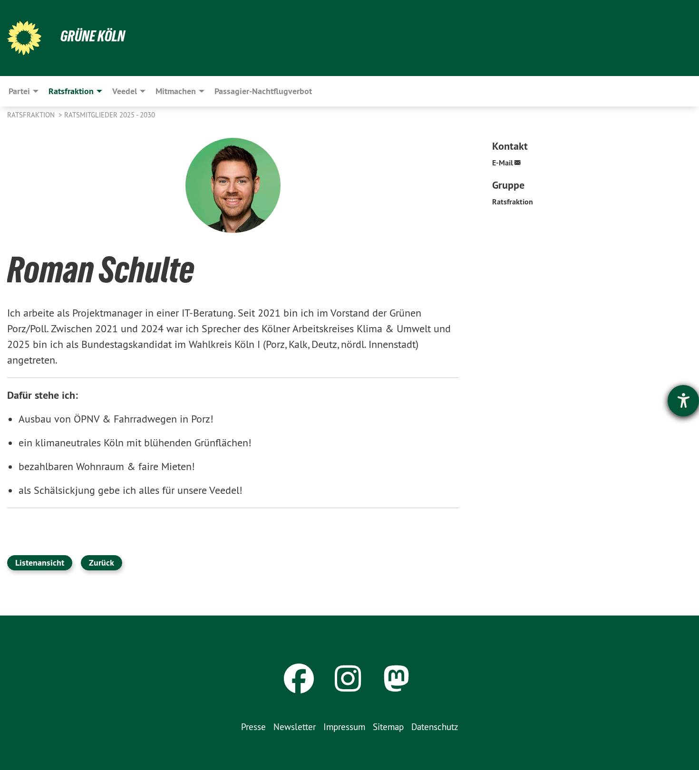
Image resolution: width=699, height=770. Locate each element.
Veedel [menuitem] (124, 91)
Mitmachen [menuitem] (175, 91)
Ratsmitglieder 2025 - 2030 (109, 114)
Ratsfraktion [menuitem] (71, 91)
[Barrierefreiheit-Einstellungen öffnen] (683, 400)
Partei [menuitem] (19, 91)
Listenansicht (39, 562)
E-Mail (502, 163)
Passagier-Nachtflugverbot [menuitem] (263, 91)
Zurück (101, 562)
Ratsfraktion (32, 114)
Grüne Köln (92, 36)
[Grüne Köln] (24, 38)
